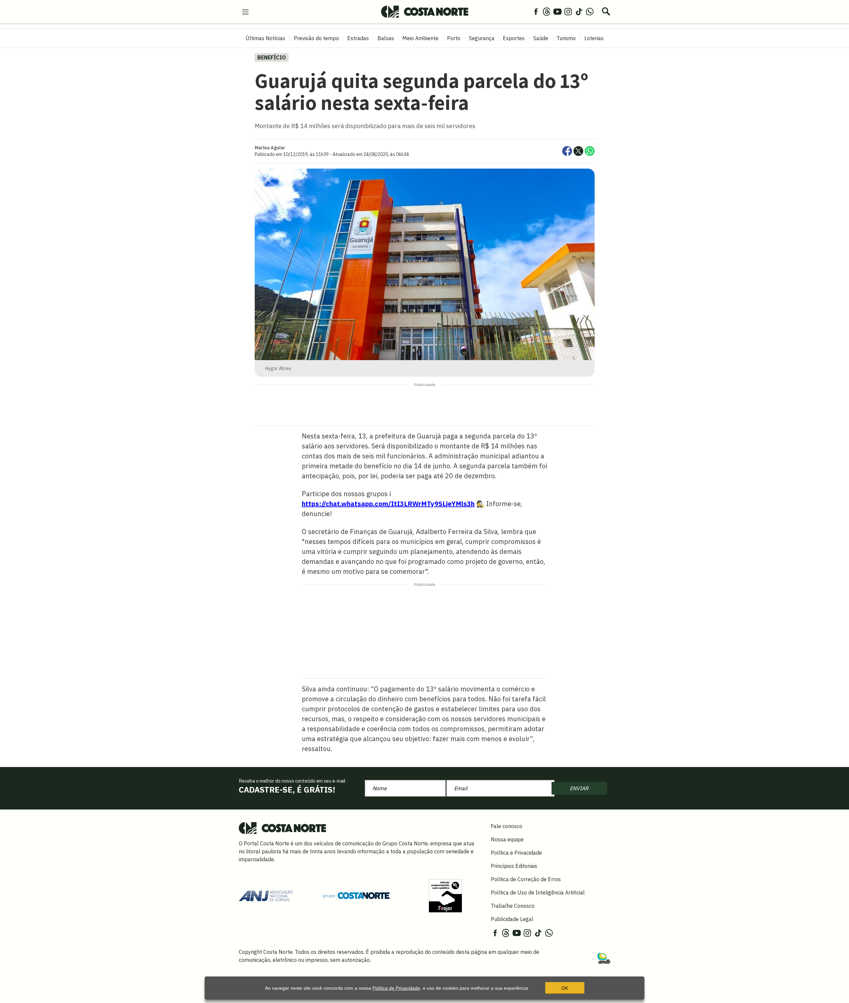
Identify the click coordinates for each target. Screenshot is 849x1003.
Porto (453, 38)
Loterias (594, 38)
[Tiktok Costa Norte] (579, 11)
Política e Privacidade (516, 852)
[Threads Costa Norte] (546, 11)
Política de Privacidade (396, 988)
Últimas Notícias (265, 38)
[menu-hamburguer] (245, 11)
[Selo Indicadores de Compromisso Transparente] (445, 895)
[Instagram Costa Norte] (568, 11)
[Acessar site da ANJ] (266, 895)
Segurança (481, 38)
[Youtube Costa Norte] (557, 11)
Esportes (514, 38)
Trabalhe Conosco (513, 905)
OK (564, 988)
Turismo (566, 38)
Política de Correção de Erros (526, 879)
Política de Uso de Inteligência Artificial (538, 892)
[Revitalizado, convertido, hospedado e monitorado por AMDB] (604, 958)
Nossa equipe (507, 839)
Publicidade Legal (512, 919)
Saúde (540, 38)
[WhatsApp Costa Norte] (589, 11)
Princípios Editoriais (514, 866)
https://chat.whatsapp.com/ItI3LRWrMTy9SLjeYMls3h (388, 503)
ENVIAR (579, 788)
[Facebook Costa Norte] (536, 11)
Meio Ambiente (420, 38)
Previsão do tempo (316, 38)
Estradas (358, 38)
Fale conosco (506, 826)
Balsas (385, 38)
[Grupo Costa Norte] (356, 895)
